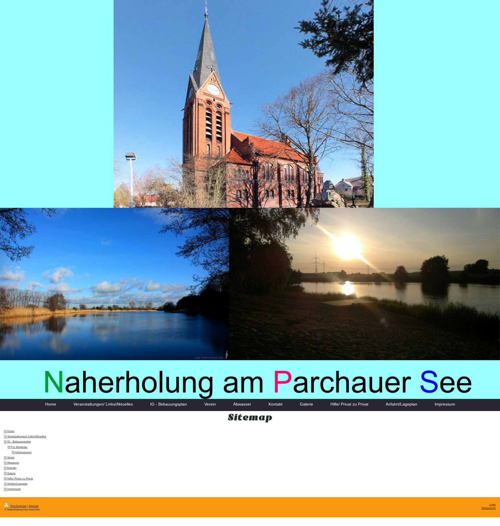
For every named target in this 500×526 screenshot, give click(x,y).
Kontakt (11, 467)
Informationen (23, 452)
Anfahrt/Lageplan (17, 483)
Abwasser (13, 462)
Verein (10, 457)
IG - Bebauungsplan (19, 441)
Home (10, 431)
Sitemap (33, 506)
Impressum (14, 489)
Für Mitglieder (19, 447)
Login (492, 504)
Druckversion (18, 506)
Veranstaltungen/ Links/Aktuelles (26, 436)
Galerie (11, 473)
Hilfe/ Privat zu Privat (20, 478)
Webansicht (488, 508)
